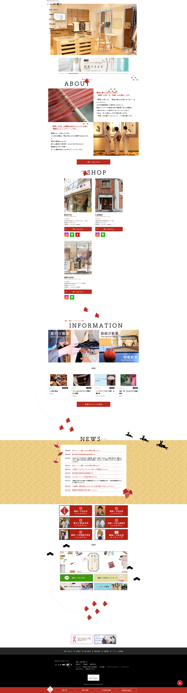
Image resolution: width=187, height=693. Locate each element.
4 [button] (93, 73)
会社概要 (102, 667)
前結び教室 (52, 24)
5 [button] (104, 73)
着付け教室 (52, 19)
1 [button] (63, 73)
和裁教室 (51, 28)
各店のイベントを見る (94, 404)
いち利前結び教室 (106, 690)
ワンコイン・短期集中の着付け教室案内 (86, 667)
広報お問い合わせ (90, 669)
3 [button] (83, 73)
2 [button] (73, 73)
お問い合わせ (79, 669)
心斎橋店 (85, 664)
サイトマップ (125, 667)
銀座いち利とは (53, 9)
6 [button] (114, 73)
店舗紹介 (51, 14)
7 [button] (124, 73)
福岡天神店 (93, 664)
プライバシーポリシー (113, 667)
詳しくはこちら (94, 162)
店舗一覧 (64, 690)
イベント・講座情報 (55, 33)
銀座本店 (78, 664)
